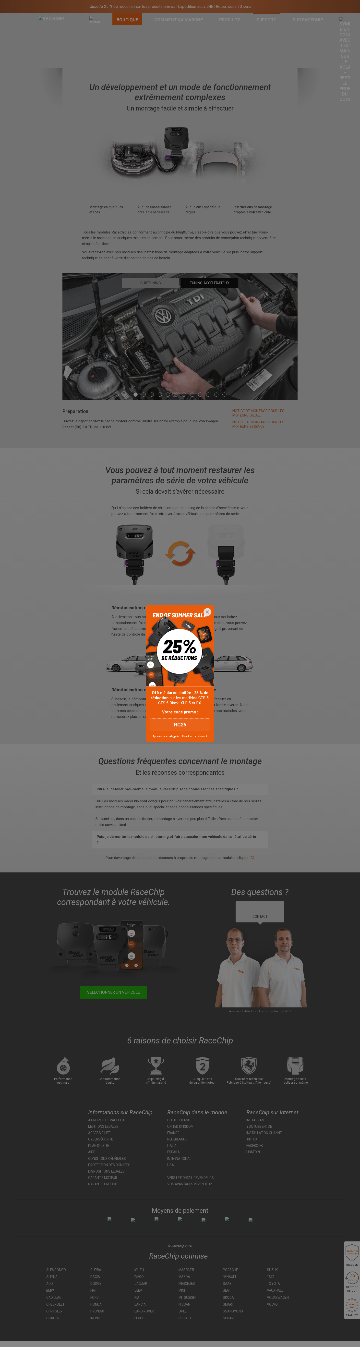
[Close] (207, 612)
